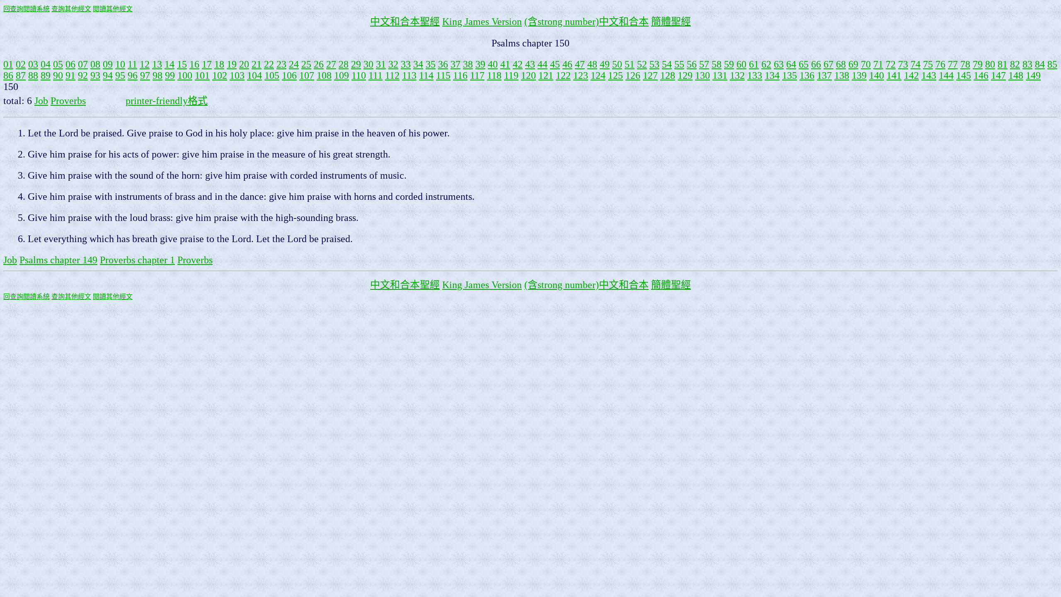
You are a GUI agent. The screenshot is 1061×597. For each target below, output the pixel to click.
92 (83, 75)
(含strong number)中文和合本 (586, 21)
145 (963, 75)
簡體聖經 (671, 21)
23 (281, 64)
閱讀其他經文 (113, 8)
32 (393, 64)
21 (257, 64)
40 (493, 64)
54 (667, 64)
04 (46, 64)
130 (702, 75)
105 (271, 75)
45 (555, 64)
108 (324, 75)
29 (356, 64)
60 (741, 64)
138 (841, 75)
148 (1015, 75)
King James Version (482, 21)
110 (358, 75)
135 (789, 75)
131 (719, 75)
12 (145, 64)
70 (866, 64)
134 (772, 75)
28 (344, 64)
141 (894, 75)
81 (1003, 64)
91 (70, 75)
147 (998, 75)
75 (928, 64)
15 (182, 64)
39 (480, 64)
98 (157, 75)
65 (804, 64)
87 (21, 75)
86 (8, 75)
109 (341, 75)
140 (876, 75)
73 (903, 64)
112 (392, 75)
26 (319, 64)
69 (853, 64)
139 (859, 75)
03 (33, 64)
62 (766, 64)
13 (157, 64)
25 (306, 64)
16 (194, 64)
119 (511, 75)
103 (237, 75)
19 (232, 64)
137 (824, 75)
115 (443, 75)
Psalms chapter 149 (58, 260)
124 (598, 75)
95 (120, 75)
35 (431, 64)
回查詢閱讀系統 (26, 8)
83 (1027, 64)
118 (494, 75)
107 (306, 75)
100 (184, 75)
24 (294, 64)
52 (642, 64)
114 (426, 75)
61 (754, 64)
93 (95, 75)
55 (679, 64)
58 (717, 64)
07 (83, 64)
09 (108, 64)
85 (1052, 64)
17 (207, 64)
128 (667, 75)
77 (953, 64)
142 (911, 75)
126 (632, 75)
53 (654, 64)
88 (33, 75)
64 (791, 64)
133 (754, 75)
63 (779, 64)
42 (518, 64)
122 (563, 75)
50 (617, 64)
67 (828, 64)
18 (219, 64)
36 (443, 64)
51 (630, 64)
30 (368, 64)
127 (650, 75)
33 (406, 64)
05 (58, 64)
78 (965, 64)
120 (528, 75)
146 (981, 75)
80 (990, 64)
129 (685, 75)
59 (729, 64)
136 (806, 75)
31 (381, 64)
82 (1015, 64)
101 (202, 75)
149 (1033, 75)
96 (133, 75)
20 (244, 64)
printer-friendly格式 (167, 100)
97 (145, 75)
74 (916, 64)
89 (46, 75)
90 (58, 75)
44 (542, 64)
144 (946, 75)
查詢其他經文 (71, 8)
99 (170, 75)
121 (545, 75)
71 (878, 64)
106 (289, 75)
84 (1040, 64)
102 (219, 75)
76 (940, 64)
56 (692, 64)
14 (169, 64)
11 (132, 64)
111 (375, 75)
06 (70, 64)
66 (816, 64)
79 (978, 64)
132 (737, 75)
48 (592, 64)
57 (704, 64)
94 (108, 75)
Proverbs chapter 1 (137, 260)
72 (891, 64)
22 (269, 64)
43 (530, 64)
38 (468, 64)
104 (254, 75)
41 (505, 64)
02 (21, 64)
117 (477, 75)
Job (41, 100)
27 (331, 64)
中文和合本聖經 (405, 21)
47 (580, 64)
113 (409, 75)
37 (455, 64)
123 (580, 75)
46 (567, 64)
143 (928, 75)
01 (8, 64)
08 (95, 64)
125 (615, 75)
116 (460, 75)
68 (841, 64)
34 (418, 64)
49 (605, 64)
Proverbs (68, 100)
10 (120, 64)
